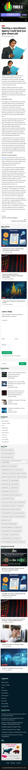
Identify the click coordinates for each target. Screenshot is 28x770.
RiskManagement (16, 531)
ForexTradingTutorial (8, 498)
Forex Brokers (5, 430)
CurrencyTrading (6, 477)
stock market (5, 534)
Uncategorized (5, 441)
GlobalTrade (5, 505)
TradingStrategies (7, 538)
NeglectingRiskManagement (9, 523)
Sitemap (13, 763)
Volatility (16, 541)
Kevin (12, 36)
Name (4, 339)
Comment (5, 320)
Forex (3, 25)
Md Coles (11, 304)
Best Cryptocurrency (7, 450)
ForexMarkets (5, 491)
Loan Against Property (8, 516)
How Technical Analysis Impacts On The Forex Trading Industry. (12, 735)
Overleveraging (6, 531)
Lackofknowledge (6, 513)
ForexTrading (5, 495)
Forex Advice (5, 428)
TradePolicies (15, 534)
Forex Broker (5, 484)
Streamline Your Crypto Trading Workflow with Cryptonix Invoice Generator (12, 719)
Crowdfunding (6, 469)
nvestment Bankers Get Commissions (11, 527)
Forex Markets (14, 487)
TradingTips (17, 538)
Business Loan (5, 466)
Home (8, 763)
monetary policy (6, 520)
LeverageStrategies (18, 513)
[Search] (26, 20)
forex (24, 477)
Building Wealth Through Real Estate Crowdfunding (12, 461)
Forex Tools (4, 437)
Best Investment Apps (7, 457)
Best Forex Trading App (8, 453)
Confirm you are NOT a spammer (12, 355)
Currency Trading (6, 423)
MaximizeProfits (20, 516)
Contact (18, 763)
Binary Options (5, 421)
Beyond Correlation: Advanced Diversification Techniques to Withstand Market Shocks (12, 276)
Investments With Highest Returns (11, 509)
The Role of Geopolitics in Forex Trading (12, 668)
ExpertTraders (17, 477)
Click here (4, 157)
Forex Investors (5, 432)
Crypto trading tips (17, 469)
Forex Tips (4, 435)
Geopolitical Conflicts (8, 502)
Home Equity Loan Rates (16, 505)
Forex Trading (5, 439)
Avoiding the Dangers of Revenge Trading (12, 644)
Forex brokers (14, 484)
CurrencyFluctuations (8, 473)
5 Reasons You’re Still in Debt (18, 220)
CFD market (14, 466)
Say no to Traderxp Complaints (9, 217)
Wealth (23, 541)
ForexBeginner (14, 480)
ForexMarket (5, 487)
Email (16, 339)
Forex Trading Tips (16, 495)
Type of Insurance (6, 541)
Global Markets (20, 502)
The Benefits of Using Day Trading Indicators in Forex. (14, 732)
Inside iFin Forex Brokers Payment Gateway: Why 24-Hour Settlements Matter (13, 714)
